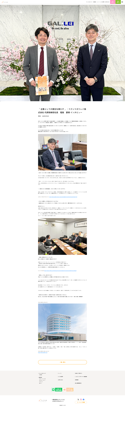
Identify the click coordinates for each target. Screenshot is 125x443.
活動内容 (94, 1)
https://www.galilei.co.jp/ (42, 352)
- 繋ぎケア (40, 383)
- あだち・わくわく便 (41, 378)
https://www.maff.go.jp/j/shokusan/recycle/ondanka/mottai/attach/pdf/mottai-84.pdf (60, 270)
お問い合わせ (107, 1)
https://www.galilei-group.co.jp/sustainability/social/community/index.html (63, 196)
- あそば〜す (40, 381)
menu (122, 2)
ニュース (98, 1)
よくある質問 (102, 1)
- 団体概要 (40, 374)
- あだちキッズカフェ (41, 380)
